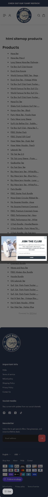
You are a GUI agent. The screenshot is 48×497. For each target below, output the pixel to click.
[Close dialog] (45, 238)
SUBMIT (31, 257)
